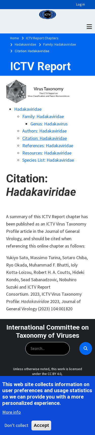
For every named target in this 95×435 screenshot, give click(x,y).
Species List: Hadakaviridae (48, 160)
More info (11, 412)
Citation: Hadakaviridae (44, 138)
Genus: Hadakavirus (49, 124)
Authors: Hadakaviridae (44, 131)
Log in (80, 4)
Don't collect (16, 425)
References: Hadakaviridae (47, 145)
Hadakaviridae (28, 109)
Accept (41, 425)
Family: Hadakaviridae (43, 116)
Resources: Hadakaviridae (46, 153)
